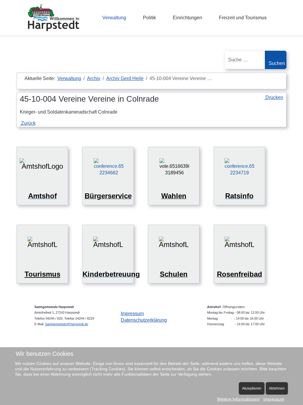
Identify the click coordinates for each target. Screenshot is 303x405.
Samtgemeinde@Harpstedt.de (66, 324)
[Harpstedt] (54, 17)
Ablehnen (277, 388)
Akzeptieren (251, 388)
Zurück (28, 123)
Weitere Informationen (238, 399)
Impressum (132, 313)
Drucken (273, 97)
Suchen (277, 63)
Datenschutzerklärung (144, 320)
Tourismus (42, 274)
